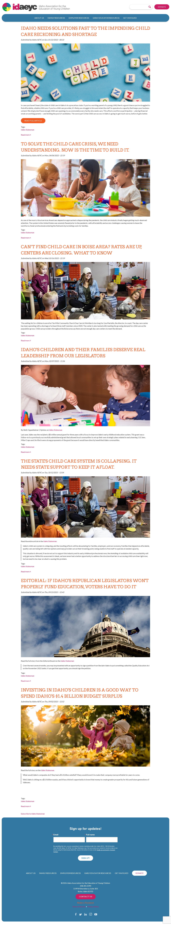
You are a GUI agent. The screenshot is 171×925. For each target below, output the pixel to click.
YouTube (95, 914)
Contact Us (85, 896)
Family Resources (56, 18)
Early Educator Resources (106, 18)
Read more (26, 135)
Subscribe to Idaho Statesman (33, 814)
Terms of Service (79, 906)
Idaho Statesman (27, 130)
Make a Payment (85, 903)
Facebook (75, 914)
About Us (39, 18)
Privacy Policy (93, 906)
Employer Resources (79, 18)
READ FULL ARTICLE (33, 120)
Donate (162, 7)
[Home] (44, 7)
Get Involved (130, 18)
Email (55, 835)
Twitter (80, 914)
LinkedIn (85, 914)
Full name (90, 835)
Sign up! (85, 858)
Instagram (90, 914)
